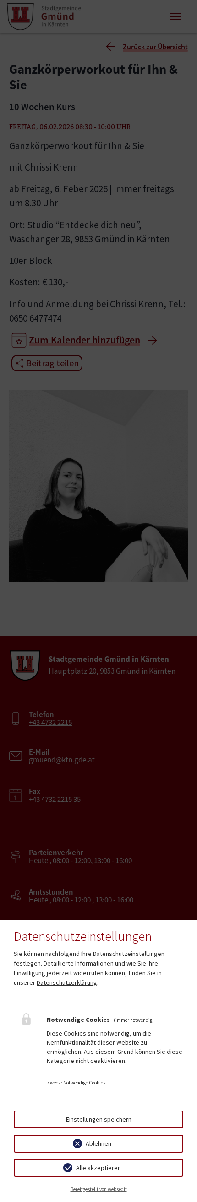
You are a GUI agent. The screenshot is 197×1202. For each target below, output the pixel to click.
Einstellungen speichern (98, 1119)
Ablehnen (98, 1143)
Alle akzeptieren (98, 1168)
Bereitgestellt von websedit (99, 1189)
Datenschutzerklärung (67, 982)
